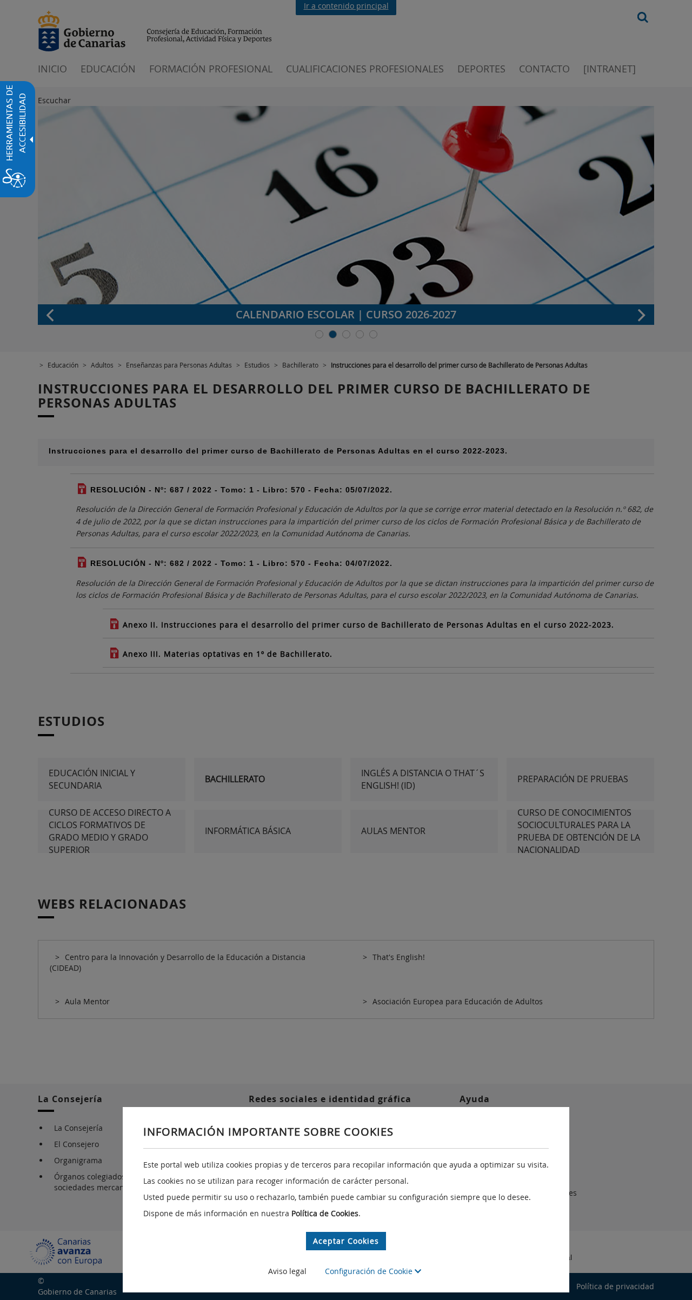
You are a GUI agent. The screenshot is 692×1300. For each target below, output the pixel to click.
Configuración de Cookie (370, 1271)
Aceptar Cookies (346, 1241)
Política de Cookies (324, 1213)
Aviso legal (287, 1271)
